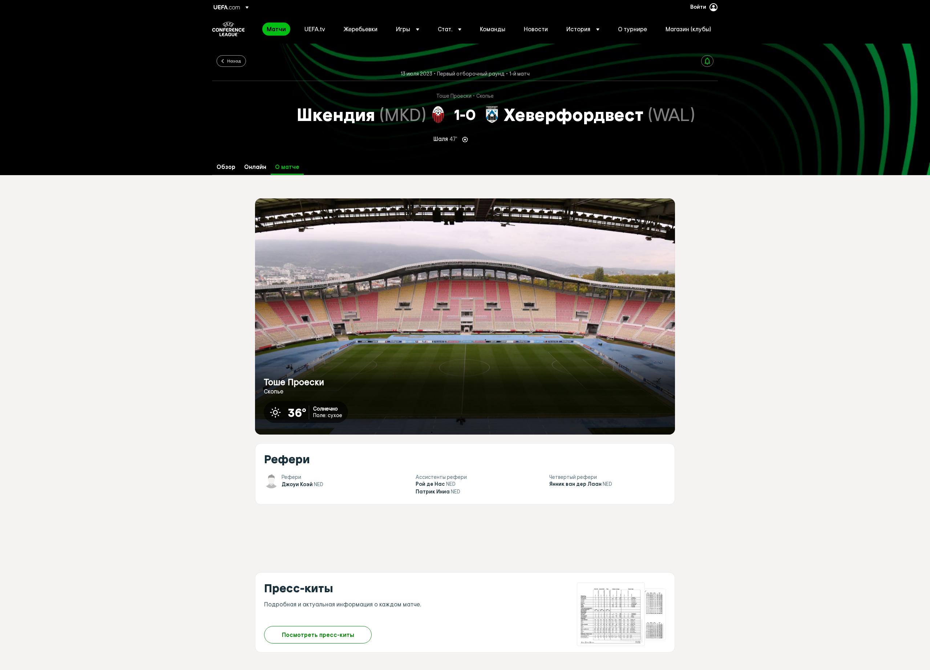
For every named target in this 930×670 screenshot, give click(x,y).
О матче (287, 167)
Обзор (226, 167)
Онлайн (255, 167)
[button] (407, 29)
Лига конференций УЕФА (228, 29)
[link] (276, 29)
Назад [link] (234, 60)
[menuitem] (276, 29)
